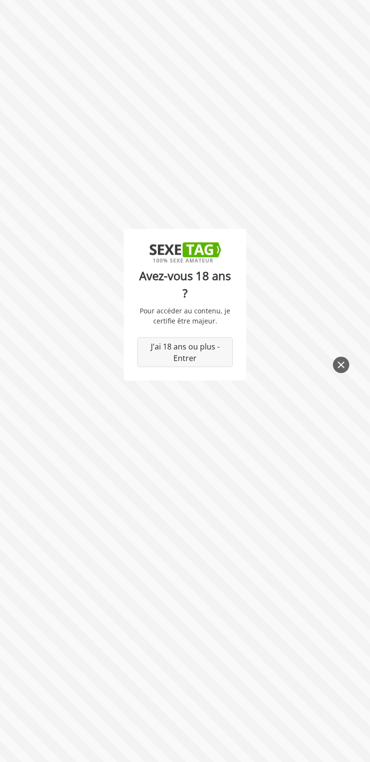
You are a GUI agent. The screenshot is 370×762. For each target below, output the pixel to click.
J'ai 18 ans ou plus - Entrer (185, 352)
